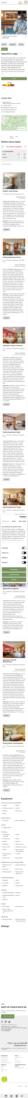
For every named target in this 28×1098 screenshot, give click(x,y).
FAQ (15, 1059)
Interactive (3, 1064)
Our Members (17, 1062)
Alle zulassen (14, 569)
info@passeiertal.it (20, 1045)
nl (26, 1086)
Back (22, 12)
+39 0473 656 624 (6, 1030)
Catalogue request (18, 1057)
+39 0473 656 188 (8, 1029)
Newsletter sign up (8, 1016)
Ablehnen (14, 579)
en (23, 1086)
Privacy (14, 1048)
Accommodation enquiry (19, 1067)
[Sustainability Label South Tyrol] (4, 1079)
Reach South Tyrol (4, 1057)
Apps (2, 1068)
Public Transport (4, 1059)
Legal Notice (19, 1048)
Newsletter (3, 1066)
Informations (4, 1055)
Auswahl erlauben (14, 574)
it (21, 1086)
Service (16, 1055)
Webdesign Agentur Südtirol (3, 1086)
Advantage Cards (4, 1060)
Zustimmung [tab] (5, 521)
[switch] (24, 553)
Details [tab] (14, 521)
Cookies (23, 1048)
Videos (2, 1071)
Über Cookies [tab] (22, 521)
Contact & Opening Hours (6, 1062)
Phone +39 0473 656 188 (17, 1043)
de (19, 1086)
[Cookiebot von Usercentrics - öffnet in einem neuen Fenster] (19, 517)
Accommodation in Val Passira (20, 1065)
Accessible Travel (18, 1060)
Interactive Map (4, 1069)
